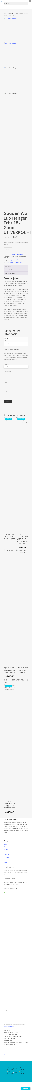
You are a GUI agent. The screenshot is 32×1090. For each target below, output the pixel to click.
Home (5, 13)
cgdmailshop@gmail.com (10, 1026)
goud (8, 262)
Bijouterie (12, 260)
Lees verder (9, 541)
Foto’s (5, 860)
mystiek (20, 262)
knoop (11, 262)
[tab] (16, 266)
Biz (4, 847)
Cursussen (6, 854)
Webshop (10, 13)
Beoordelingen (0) (10, 273)
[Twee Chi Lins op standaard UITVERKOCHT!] (22, 607)
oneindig (16, 262)
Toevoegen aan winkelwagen (22, 546)
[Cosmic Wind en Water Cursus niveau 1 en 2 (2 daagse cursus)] (10, 607)
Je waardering (7, 364)
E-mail (6, 392)
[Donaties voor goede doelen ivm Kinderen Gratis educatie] (10, 474)
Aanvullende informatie (12, 270)
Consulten (6, 852)
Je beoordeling (8, 371)
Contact (6, 862)
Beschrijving (8, 266)
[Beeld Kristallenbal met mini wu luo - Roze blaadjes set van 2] (10, 741)
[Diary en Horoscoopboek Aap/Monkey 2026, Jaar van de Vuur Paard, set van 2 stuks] (22, 474)
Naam (6, 382)
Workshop (6, 857)
